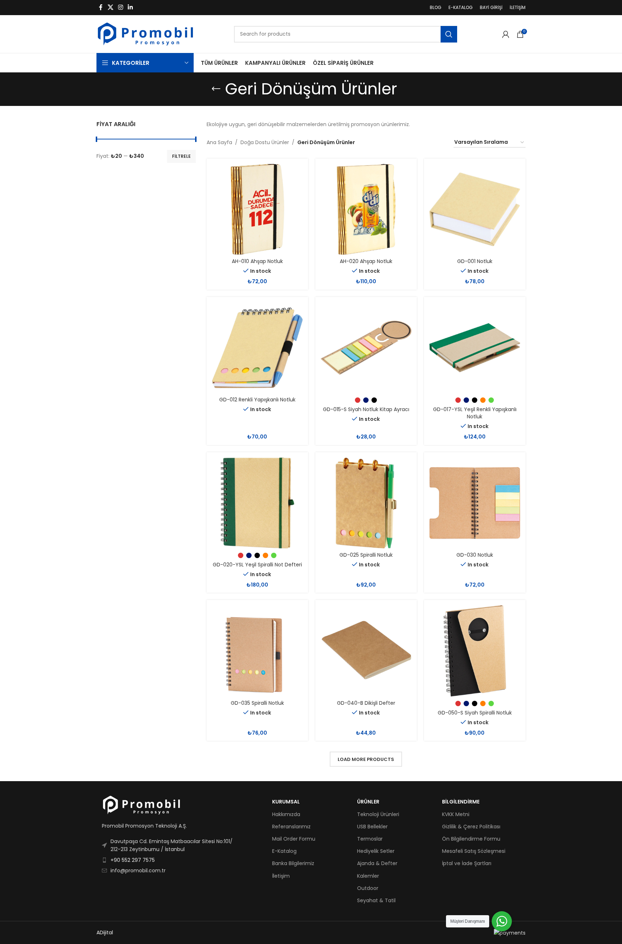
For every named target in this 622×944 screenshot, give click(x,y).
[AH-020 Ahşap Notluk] (366, 209)
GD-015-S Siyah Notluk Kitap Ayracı (366, 409)
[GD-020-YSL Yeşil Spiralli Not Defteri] (257, 503)
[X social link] (110, 7)
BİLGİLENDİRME (460, 801)
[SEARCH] (449, 34)
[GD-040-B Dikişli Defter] (366, 650)
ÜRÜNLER (368, 801)
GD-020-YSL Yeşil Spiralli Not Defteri (257, 564)
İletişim (281, 876)
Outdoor (367, 888)
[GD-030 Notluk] (474, 503)
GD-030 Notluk (474, 554)
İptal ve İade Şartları (466, 863)
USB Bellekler (372, 826)
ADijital (104, 932)
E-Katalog (284, 851)
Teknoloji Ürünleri (378, 814)
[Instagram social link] (120, 7)
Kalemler (368, 876)
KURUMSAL (286, 801)
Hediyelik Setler (376, 851)
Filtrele (181, 156)
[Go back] (216, 89)
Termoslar (370, 838)
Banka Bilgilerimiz (293, 863)
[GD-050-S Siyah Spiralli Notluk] (474, 650)
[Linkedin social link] (130, 7)
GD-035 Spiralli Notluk (257, 703)
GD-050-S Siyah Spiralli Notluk (475, 712)
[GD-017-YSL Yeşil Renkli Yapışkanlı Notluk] (474, 347)
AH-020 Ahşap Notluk (366, 261)
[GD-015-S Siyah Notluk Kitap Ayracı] (366, 347)
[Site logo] (145, 33)
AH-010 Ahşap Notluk (257, 261)
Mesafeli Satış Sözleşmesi (473, 851)
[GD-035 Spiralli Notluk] (257, 650)
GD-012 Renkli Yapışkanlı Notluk (257, 399)
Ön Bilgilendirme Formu (471, 838)
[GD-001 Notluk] (474, 209)
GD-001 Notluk (474, 261)
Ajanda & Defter (377, 863)
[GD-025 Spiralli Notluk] (366, 503)
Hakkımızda (286, 814)
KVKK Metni (455, 814)
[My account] (506, 34)
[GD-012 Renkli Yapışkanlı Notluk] (257, 347)
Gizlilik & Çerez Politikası (471, 826)
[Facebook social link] (100, 7)
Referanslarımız (291, 826)
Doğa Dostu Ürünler (264, 142)
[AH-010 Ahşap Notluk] (257, 209)
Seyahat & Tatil (376, 900)
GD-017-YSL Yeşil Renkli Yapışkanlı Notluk (475, 413)
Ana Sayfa (219, 142)
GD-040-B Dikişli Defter (366, 703)
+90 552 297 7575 (133, 860)
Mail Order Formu (293, 838)
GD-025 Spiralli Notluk (366, 554)
